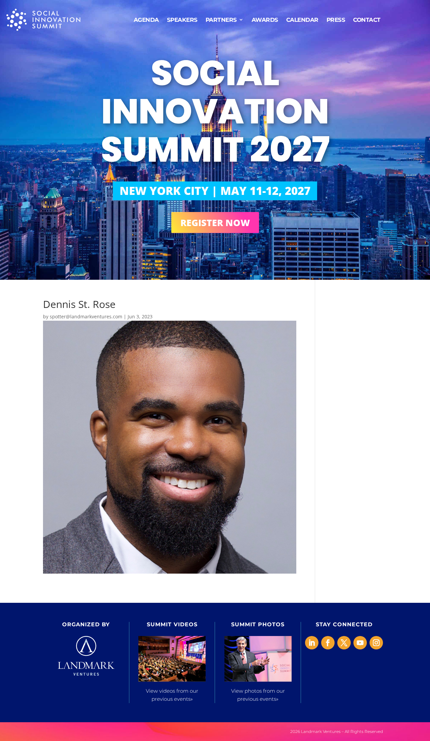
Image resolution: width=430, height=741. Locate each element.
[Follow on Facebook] (328, 642)
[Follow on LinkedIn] (311, 642)
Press (336, 19)
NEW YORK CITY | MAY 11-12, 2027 (215, 190)
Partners (221, 19)
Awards (265, 19)
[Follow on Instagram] (376, 642)
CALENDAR (302, 19)
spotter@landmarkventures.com (86, 316)
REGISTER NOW (215, 222)
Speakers (182, 19)
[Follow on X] (344, 642)
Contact (367, 19)
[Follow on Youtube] (360, 642)
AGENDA (146, 19)
